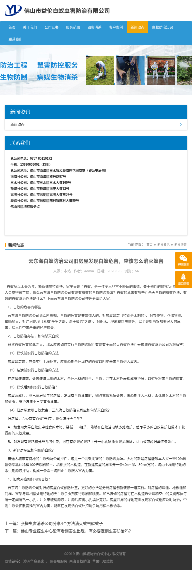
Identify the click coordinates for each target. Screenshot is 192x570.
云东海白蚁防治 (20, 488)
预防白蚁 (45, 450)
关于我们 (30, 27)
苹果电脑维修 (102, 561)
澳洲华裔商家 (33, 561)
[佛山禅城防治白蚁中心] (57, 19)
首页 (12, 27)
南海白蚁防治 (79, 561)
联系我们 (15, 39)
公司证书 (51, 27)
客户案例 (116, 27)
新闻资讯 (164, 244)
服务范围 (73, 27)
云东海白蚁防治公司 (55, 293)
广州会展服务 (56, 561)
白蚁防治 (81, 345)
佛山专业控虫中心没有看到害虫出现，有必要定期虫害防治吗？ (77, 531)
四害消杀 (95, 27)
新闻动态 (137, 27)
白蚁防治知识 (162, 27)
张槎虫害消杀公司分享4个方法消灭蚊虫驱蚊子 (62, 523)
